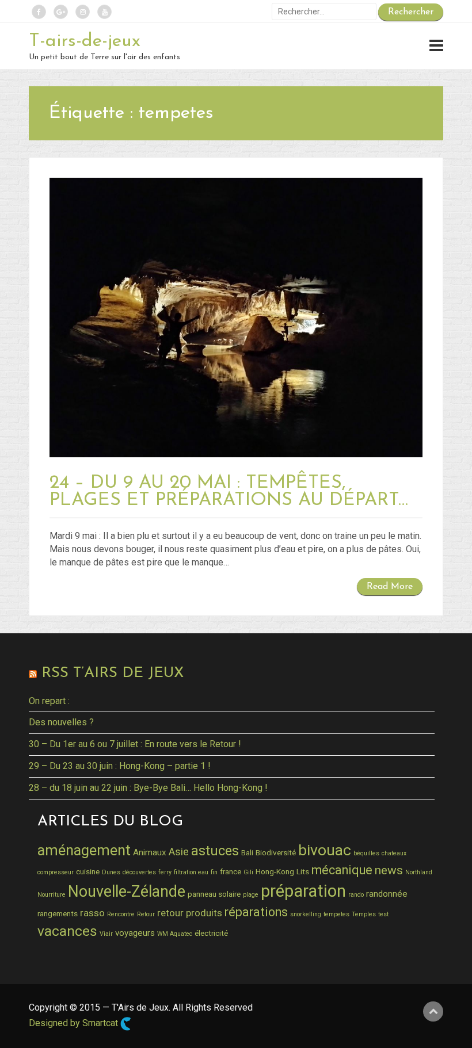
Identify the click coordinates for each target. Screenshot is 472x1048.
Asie (179, 852)
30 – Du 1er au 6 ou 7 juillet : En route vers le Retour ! (135, 744)
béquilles (366, 853)
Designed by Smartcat (74, 1023)
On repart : (49, 700)
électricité (211, 933)
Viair (106, 934)
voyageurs (135, 933)
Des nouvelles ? (61, 722)
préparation (303, 891)
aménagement (84, 850)
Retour (146, 914)
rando (356, 894)
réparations (256, 912)
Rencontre (121, 914)
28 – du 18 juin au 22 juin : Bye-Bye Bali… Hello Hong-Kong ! (148, 787)
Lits (302, 871)
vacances (67, 931)
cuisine (88, 871)
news (389, 870)
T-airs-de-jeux (84, 41)
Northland (418, 872)
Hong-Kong (275, 871)
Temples (364, 914)
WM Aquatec (174, 934)
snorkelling (305, 914)
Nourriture (51, 894)
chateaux (394, 853)
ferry (165, 872)
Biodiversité (276, 852)
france (230, 871)
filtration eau (191, 872)
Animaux (149, 852)
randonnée (387, 894)
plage (250, 894)
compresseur (55, 872)
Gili (248, 872)
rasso (92, 913)
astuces (215, 851)
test (383, 914)
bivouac (324, 850)
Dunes (111, 872)
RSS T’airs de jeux (112, 673)
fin (214, 872)
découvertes (139, 872)
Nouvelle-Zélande (126, 891)
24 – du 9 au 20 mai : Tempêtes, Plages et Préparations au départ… (229, 492)
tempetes (336, 914)
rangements (57, 913)
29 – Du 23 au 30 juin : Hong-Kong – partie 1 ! (120, 765)
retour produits (189, 913)
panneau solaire (214, 893)
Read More (390, 586)
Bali (247, 852)
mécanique (341, 870)
